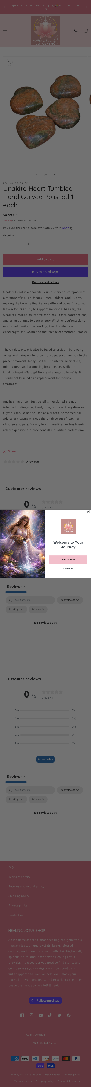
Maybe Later (68, 568)
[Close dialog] (88, 511)
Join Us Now (68, 559)
